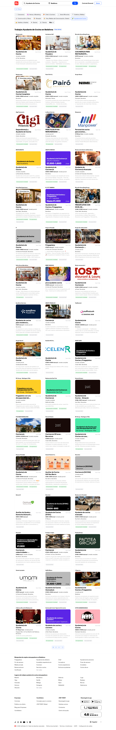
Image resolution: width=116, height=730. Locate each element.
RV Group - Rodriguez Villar (23, 378)
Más (50, 22)
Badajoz (82, 680)
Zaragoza (39, 685)
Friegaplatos (18, 659)
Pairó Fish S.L (49, 74)
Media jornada (19, 665)
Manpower (78, 112)
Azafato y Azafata (23, 22)
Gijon (59, 682)
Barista (35, 22)
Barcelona (39, 677)
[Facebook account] (21, 722)
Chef (59, 659)
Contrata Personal (87, 3)
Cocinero (39, 665)
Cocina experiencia (64, 665)
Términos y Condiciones (66, 726)
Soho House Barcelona (22, 265)
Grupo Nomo (78, 74)
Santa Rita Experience (21, 187)
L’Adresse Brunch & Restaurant (24, 608)
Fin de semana (19, 662)
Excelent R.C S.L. (49, 340)
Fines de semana (85, 662)
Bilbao (60, 680)
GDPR (75, 726)
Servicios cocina (41, 667)
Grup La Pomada (49, 227)
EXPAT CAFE (78, 340)
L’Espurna (77, 570)
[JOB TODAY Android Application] (96, 701)
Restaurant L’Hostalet (81, 495)
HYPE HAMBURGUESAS (81, 608)
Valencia (60, 677)
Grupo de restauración (81, 227)
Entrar (98, 3)
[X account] (27, 722)
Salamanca (83, 685)
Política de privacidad (52, 726)
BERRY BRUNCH (49, 265)
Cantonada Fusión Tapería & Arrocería (55, 608)
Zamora (17, 685)
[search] (75, 3)
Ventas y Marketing (35, 14)
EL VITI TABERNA (49, 187)
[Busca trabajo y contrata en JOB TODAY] (16, 3)
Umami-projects (20, 570)
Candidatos (18, 710)
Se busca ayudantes (64, 667)
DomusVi (18, 495)
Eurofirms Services (21, 303)
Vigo (16, 680)
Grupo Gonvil (19, 340)
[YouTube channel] (24, 722)
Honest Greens (79, 378)
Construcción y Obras (24, 18)
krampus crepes (49, 532)
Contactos (62, 707)
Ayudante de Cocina (80, 18)
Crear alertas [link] (57, 29)
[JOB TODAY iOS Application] (85, 701)
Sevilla (38, 680)
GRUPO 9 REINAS (50, 149)
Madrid (17, 677)
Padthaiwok (78, 303)
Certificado (18, 670)
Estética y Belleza (79, 14)
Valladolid (61, 685)
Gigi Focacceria (20, 112)
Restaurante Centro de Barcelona (84, 149)
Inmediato (83, 665)
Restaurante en (19, 667)
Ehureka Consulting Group (82, 34)
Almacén (38, 18)
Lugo (81, 677)
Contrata (17, 701)
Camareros (21, 14)
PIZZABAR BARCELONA (22, 416)
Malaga (38, 682)
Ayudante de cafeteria (42, 659)
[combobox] (36, 3)
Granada (17, 682)
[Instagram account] (18, 722)
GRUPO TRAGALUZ (50, 303)
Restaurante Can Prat (51, 378)
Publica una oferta (20, 704)
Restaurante (19, 34)
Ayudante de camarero (87, 659)
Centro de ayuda (64, 710)
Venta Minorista (64, 14)
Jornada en (61, 662)
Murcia (82, 682)
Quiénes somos (63, 704)
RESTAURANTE (20, 149)
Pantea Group (79, 532)
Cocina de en (84, 667)
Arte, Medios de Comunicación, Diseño (57, 18)
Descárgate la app (64, 701)
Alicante (17, 687)
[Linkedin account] (30, 722)
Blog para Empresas (20, 707)
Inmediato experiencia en (43, 662)
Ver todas (39, 670)
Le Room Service (49, 112)
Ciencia (44, 22)
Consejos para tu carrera (44, 701)
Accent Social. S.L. (50, 454)
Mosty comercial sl (80, 265)
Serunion (77, 454)
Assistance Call (49, 34)
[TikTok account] (15, 722)
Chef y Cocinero (50, 14)
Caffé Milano (48, 570)
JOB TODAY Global (42, 704)
